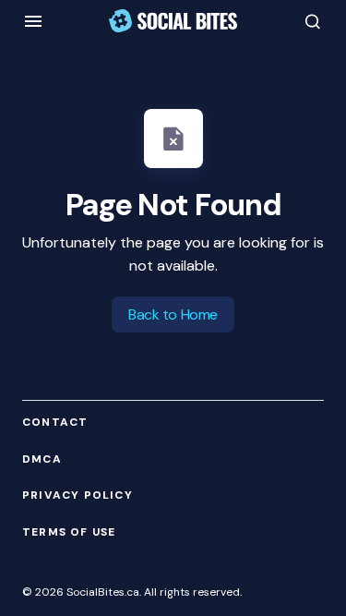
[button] (33, 21)
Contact (55, 422)
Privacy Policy (77, 495)
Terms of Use (68, 532)
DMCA (42, 459)
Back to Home (172, 314)
